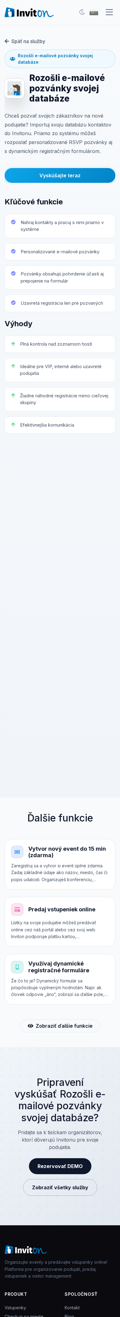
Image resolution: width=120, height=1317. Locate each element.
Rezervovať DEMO (60, 1166)
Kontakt (72, 1307)
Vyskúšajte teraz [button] (60, 175)
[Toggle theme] (82, 12)
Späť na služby (28, 41)
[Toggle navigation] (109, 12)
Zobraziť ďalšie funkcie (64, 1026)
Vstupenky (15, 1307)
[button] (94, 12)
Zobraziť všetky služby (60, 1187)
